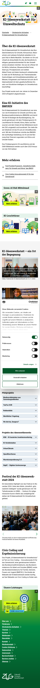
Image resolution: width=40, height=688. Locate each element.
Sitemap (5, 661)
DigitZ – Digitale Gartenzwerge (14, 465)
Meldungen (6, 635)
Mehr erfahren (13, 204)
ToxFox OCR (7, 405)
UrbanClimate (8, 448)
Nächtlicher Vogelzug (11, 416)
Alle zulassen (20, 371)
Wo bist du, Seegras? (11, 422)
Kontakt (5, 641)
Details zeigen (28, 364)
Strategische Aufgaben (20, 32)
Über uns (5, 621)
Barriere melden (8, 659)
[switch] (35, 343)
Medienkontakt (7, 644)
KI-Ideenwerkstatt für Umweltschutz (15, 35)
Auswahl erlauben (20, 377)
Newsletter (6, 638)
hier (11, 273)
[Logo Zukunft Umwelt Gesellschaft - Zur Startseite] (6, 3)
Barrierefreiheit (7, 656)
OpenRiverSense (9, 454)
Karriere (5, 633)
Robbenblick (7, 411)
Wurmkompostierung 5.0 (12, 460)
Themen (5, 630)
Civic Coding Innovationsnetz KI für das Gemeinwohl (19, 175)
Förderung (6, 624)
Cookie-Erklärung (8, 647)
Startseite (5, 32)
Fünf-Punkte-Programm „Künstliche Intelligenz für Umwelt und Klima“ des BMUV (20, 167)
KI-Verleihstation (9, 443)
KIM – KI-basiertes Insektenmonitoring (17, 437)
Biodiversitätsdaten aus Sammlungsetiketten (12, 398)
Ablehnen (20, 384)
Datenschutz (6, 650)
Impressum (6, 653)
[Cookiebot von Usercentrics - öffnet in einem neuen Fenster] (29, 302)
